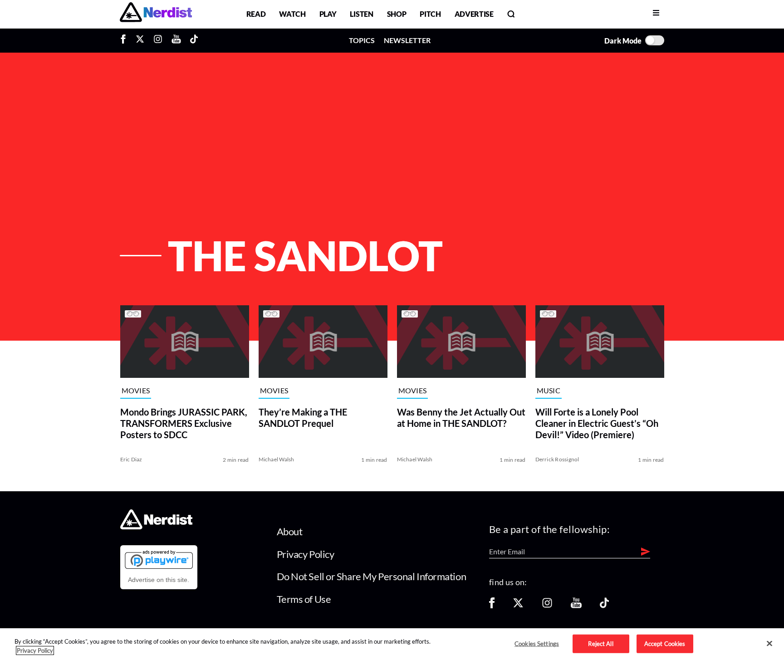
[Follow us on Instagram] (547, 606)
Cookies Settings (536, 643)
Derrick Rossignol (557, 459)
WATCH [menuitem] (292, 14)
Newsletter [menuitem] (407, 40)
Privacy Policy (305, 554)
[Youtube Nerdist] (176, 40)
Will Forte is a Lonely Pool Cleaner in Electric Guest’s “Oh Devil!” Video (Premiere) (596, 423)
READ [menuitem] (256, 14)
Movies (136, 390)
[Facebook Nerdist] (125, 40)
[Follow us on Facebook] (492, 606)
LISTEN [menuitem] (361, 14)
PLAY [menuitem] (328, 14)
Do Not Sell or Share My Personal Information (371, 576)
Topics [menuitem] (362, 40)
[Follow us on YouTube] (576, 606)
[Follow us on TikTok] (604, 606)
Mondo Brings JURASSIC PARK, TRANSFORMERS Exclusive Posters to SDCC (183, 423)
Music (549, 390)
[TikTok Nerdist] (194, 40)
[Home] (156, 527)
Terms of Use (304, 599)
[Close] (769, 644)
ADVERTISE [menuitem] (474, 14)
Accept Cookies (665, 643)
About (290, 531)
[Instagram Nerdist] (158, 40)
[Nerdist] (156, 13)
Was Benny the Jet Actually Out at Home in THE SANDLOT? (461, 417)
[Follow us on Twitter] (518, 606)
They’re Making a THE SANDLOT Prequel (303, 417)
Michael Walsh (276, 459)
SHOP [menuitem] (397, 14)
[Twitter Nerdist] (140, 40)
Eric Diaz (131, 459)
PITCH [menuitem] (430, 14)
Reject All (600, 643)
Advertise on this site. (158, 579)
